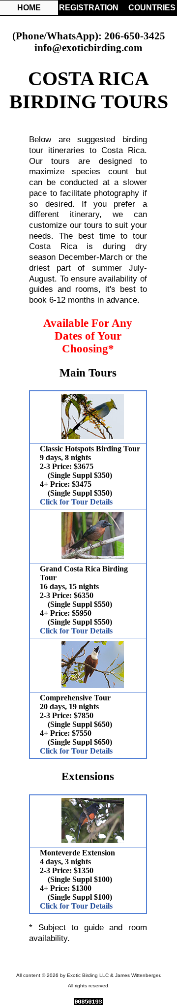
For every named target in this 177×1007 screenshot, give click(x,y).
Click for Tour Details (76, 502)
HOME (29, 7)
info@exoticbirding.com (88, 47)
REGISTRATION (88, 7)
